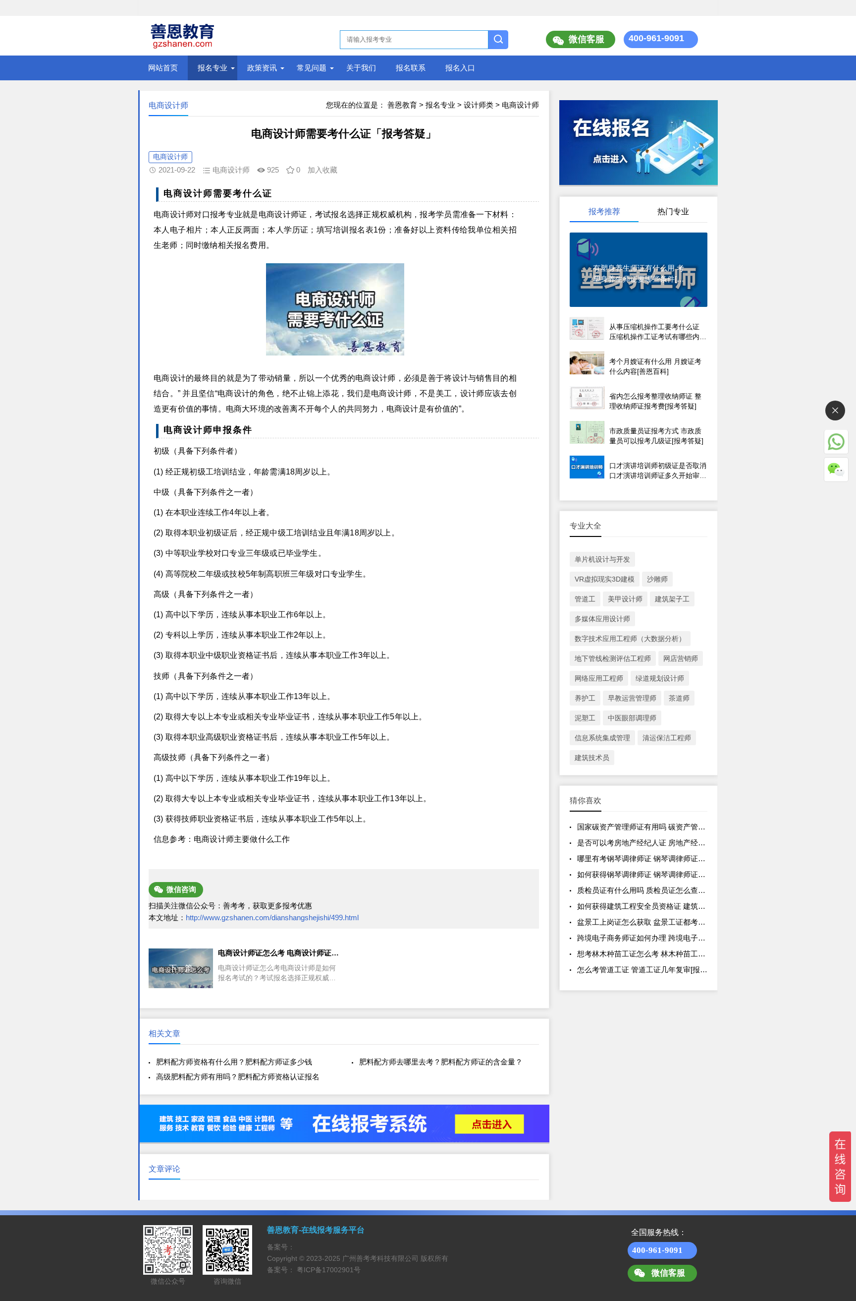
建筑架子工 (672, 599)
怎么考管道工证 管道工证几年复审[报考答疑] (650, 969)
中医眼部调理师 (632, 718)
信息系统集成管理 (602, 738)
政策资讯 (262, 67)
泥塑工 (585, 718)
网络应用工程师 (599, 678)
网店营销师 (680, 658)
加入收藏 (322, 170)
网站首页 (163, 67)
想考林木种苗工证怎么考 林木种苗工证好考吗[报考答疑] (669, 953)
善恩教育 (402, 105)
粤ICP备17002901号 (329, 1270)
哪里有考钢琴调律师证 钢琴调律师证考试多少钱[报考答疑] (673, 858)
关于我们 (361, 67)
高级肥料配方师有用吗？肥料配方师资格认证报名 (238, 1076)
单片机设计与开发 (602, 559)
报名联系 (411, 67)
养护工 (585, 698)
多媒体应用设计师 (602, 619)
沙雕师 (657, 579)
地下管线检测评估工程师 (613, 658)
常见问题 (311, 67)
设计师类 (478, 105)
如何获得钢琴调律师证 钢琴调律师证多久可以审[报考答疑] (673, 874)
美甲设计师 (625, 599)
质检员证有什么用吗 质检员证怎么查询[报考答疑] (658, 890)
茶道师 (679, 698)
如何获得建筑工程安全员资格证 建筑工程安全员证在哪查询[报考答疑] (691, 906)
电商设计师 (520, 105)
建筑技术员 (592, 758)
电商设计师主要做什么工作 (242, 839)
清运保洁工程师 (666, 738)
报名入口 (460, 67)
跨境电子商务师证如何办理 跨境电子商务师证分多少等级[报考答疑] (688, 938)
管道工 (585, 599)
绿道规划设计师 (660, 678)
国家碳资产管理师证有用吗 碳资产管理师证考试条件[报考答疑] (680, 827)
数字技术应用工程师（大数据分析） (630, 639)
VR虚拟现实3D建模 (605, 579)
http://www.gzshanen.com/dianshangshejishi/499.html (272, 917)
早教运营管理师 (632, 698)
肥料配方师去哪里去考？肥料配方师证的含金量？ (441, 1062)
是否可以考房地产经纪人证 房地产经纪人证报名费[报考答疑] (676, 842)
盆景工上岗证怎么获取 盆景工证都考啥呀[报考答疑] (662, 922)
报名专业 (212, 67)
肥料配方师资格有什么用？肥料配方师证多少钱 (234, 1062)
